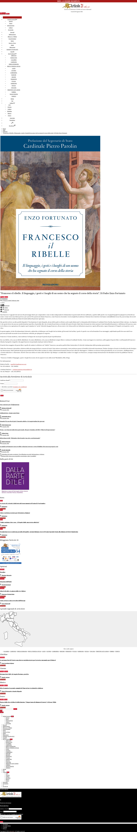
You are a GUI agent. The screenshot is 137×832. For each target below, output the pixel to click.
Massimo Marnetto (6, 575)
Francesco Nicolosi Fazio (8, 594)
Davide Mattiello (6, 450)
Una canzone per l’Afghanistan (9, 404)
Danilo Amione (5, 677)
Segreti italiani (12, 39)
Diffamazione (12, 34)
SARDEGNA (14, 83)
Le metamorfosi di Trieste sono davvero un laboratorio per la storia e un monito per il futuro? (28, 660)
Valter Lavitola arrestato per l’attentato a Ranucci (15, 513)
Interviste (12, 118)
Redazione (4, 299)
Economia (10, 30)
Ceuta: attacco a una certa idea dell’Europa (12, 600)
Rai (12, 101)
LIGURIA (13, 70)
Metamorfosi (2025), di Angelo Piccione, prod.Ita (14, 674)
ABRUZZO (13, 55)
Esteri (10, 23)
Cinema (9, 107)
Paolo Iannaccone (6, 425)
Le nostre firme (7, 826)
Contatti (5, 827)
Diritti (12, 45)
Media (12, 99)
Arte (9, 105)
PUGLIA (14, 81)
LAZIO (13, 68)
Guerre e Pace (12, 43)
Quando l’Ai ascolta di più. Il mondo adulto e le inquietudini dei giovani (22, 421)
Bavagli (12, 32)
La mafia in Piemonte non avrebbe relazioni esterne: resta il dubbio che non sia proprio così (29, 446)
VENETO (13, 96)
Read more (3, 509)
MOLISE (14, 77)
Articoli (2, 297)
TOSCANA (13, 88)
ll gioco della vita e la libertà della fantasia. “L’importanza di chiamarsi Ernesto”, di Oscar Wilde (28, 702)
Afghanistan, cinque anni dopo (9, 413)
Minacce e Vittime (12, 36)
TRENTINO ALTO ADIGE (13, 90)
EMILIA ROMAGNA (14, 64)
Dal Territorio (11, 54)
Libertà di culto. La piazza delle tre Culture (13, 591)
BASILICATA (13, 58)
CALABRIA (14, 60)
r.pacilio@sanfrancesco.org (18, 364)
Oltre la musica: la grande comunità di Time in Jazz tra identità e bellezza (21, 688)
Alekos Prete (5, 433)
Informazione (10, 25)
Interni (10, 21)
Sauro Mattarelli (6, 603)
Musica (9, 113)
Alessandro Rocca (6, 416)
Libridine (9, 111)
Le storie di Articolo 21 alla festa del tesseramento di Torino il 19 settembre (22, 503)
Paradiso (2, 572)
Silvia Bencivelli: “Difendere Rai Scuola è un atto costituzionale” (20, 438)
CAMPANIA (14, 62)
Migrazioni (12, 47)
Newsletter (12, 120)
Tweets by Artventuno (5, 803)
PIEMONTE (14, 79)
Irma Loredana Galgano (8, 663)
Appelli (12, 51)
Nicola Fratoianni (6, 585)
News (1, 500)
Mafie (12, 41)
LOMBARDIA (13, 73)
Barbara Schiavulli (6, 408)
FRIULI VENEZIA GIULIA (13, 66)
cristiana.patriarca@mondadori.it (22, 369)
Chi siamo (5, 824)
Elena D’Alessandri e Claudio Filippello (12, 691)
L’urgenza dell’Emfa (6, 581)
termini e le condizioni (20, 387)
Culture (11, 28)
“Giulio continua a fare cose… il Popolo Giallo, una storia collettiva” (19, 522)
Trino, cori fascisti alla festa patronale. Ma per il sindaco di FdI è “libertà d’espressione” (27, 430)
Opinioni (2, 569)
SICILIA (14, 85)
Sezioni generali (11, 19)
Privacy (5, 828)
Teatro (9, 115)
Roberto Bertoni (6, 441)
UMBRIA (13, 92)
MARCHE (13, 75)
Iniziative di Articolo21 (12, 49)
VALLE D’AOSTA (14, 94)
